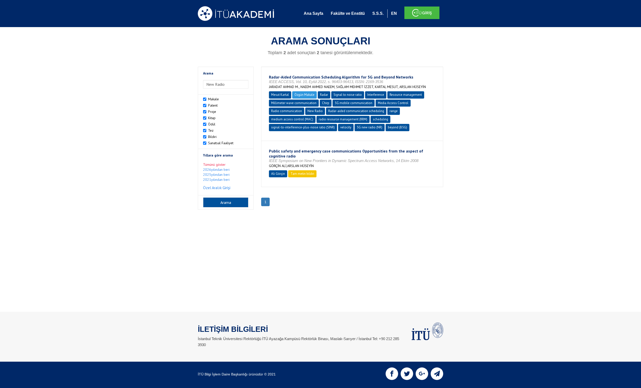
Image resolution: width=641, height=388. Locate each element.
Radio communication (286, 111)
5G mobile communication (353, 103)
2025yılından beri (216, 174)
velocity (345, 127)
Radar (324, 95)
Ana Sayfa (313, 13)
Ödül (211, 124)
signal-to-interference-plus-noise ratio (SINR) (303, 127)
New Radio (315, 111)
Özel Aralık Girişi (216, 187)
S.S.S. (378, 13)
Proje (212, 111)
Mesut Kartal (280, 95)
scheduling (380, 119)
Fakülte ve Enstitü (348, 13)
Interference (375, 95)
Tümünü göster (214, 164)
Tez (211, 130)
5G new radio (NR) (369, 127)
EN (394, 13)
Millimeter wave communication (293, 103)
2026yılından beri (216, 169)
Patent (213, 105)
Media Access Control (393, 103)
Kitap (212, 118)
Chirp (325, 103)
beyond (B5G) (397, 127)
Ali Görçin (278, 174)
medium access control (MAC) (292, 119)
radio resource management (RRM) (343, 119)
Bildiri (212, 136)
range (394, 111)
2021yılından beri (216, 179)
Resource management (406, 95)
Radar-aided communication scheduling (356, 111)
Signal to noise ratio (348, 95)
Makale (213, 99)
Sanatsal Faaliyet (220, 143)
